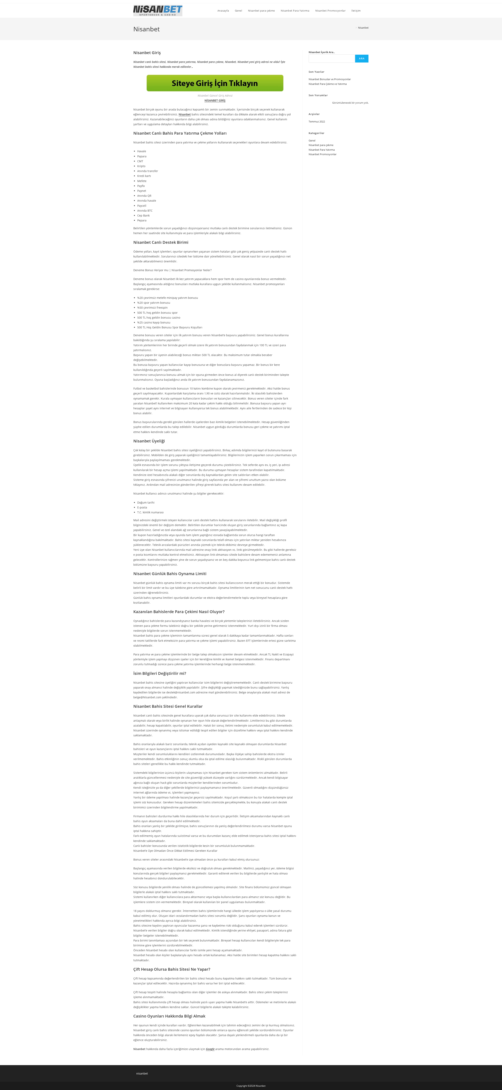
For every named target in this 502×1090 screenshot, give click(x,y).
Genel (312, 140)
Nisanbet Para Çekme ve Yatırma (328, 84)
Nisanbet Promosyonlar (322, 154)
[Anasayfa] (353, 27)
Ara (362, 58)
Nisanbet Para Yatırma (322, 149)
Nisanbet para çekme (321, 145)
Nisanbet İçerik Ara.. (322, 52)
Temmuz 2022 (317, 121)
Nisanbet (363, 27)
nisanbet (142, 1073)
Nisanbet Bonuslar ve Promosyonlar (330, 79)
